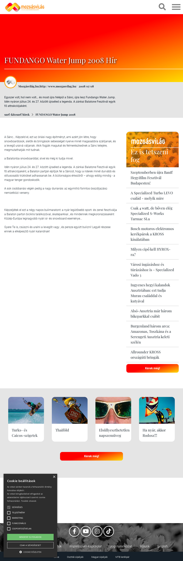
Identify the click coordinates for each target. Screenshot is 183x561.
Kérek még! (152, 368)
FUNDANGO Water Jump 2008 (55, 114)
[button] (30, 551)
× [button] (54, 477)
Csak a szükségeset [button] (30, 545)
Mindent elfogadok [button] (30, 537)
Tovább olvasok (28, 501)
